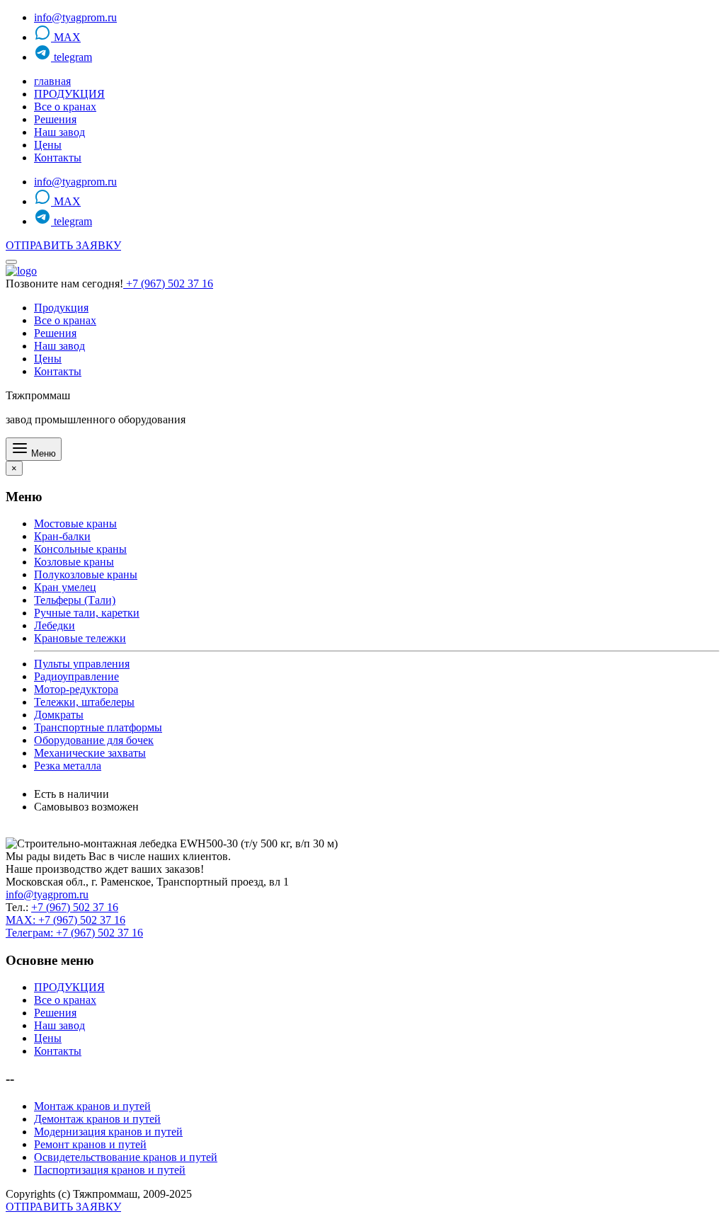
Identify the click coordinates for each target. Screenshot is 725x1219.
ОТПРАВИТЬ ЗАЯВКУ (63, 245)
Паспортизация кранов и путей (109, 1170)
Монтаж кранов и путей (92, 1106)
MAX (66, 37)
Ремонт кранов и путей (90, 1144)
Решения (55, 119)
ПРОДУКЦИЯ (69, 94)
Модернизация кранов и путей (108, 1132)
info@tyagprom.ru (75, 17)
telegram (71, 57)
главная (52, 81)
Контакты (57, 157)
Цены (48, 145)
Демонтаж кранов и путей (97, 1119)
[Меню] (11, 262)
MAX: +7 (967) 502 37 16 (65, 920)
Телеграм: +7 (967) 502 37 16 (74, 933)
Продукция (61, 308)
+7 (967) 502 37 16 (168, 283)
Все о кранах (65, 107)
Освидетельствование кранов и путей (125, 1157)
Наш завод (59, 132)
